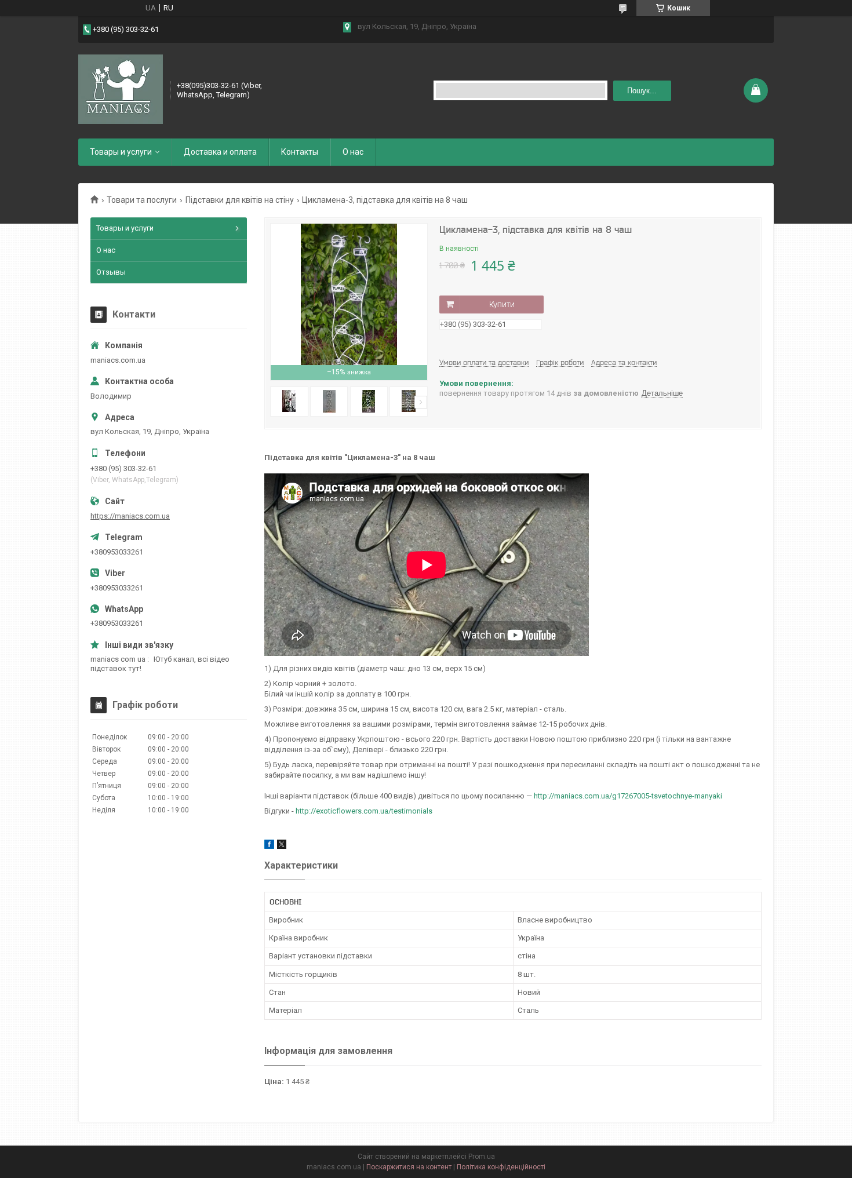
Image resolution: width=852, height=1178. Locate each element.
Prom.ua (481, 1157)
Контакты (299, 151)
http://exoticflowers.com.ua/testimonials (364, 811)
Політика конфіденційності (501, 1167)
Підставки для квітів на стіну (239, 200)
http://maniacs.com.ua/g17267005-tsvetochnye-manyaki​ (628, 796)
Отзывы (111, 272)
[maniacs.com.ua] (120, 89)
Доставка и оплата (220, 151)
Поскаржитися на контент (409, 1167)
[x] (281, 846)
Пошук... (642, 90)
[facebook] (269, 846)
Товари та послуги (142, 200)
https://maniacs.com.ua (130, 516)
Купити (502, 304)
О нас (353, 151)
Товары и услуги (121, 151)
